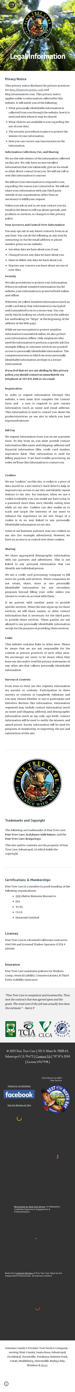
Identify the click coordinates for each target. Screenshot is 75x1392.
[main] (38, 55)
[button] (4, 5)
